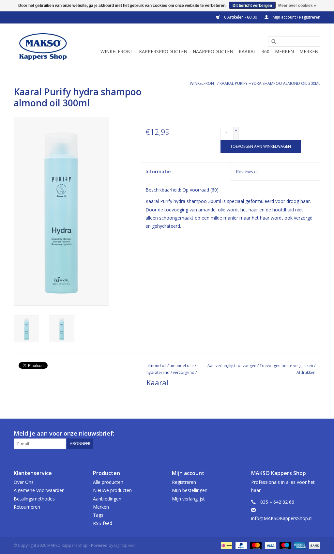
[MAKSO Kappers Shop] (43, 46)
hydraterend (158, 372)
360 (265, 51)
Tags (98, 515)
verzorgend (183, 372)
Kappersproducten (163, 51)
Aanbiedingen (107, 499)
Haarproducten (213, 51)
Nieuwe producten (112, 490)
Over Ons (24, 482)
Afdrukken (305, 372)
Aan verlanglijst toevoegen (231, 365)
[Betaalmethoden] (226, 545)
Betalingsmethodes (34, 499)
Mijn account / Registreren (296, 17)
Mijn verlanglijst (188, 499)
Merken (284, 51)
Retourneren (27, 507)
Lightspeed (124, 545)
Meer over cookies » (297, 5)
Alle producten (108, 482)
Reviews (247, 171)
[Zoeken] (271, 41)
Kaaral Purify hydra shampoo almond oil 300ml (270, 83)
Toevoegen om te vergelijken (287, 365)
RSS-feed (102, 523)
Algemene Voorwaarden (39, 490)
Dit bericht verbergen (252, 5)
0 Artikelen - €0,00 (240, 17)
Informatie (158, 171)
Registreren (184, 482)
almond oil (156, 365)
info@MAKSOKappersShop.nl (281, 518)
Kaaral (247, 51)
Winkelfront (116, 51)
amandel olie (182, 365)
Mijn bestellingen (189, 490)
